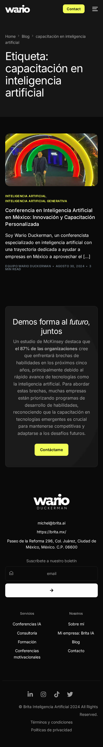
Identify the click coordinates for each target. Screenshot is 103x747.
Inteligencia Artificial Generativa (36, 201)
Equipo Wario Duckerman (28, 266)
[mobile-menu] (94, 9)
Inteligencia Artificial (25, 196)
